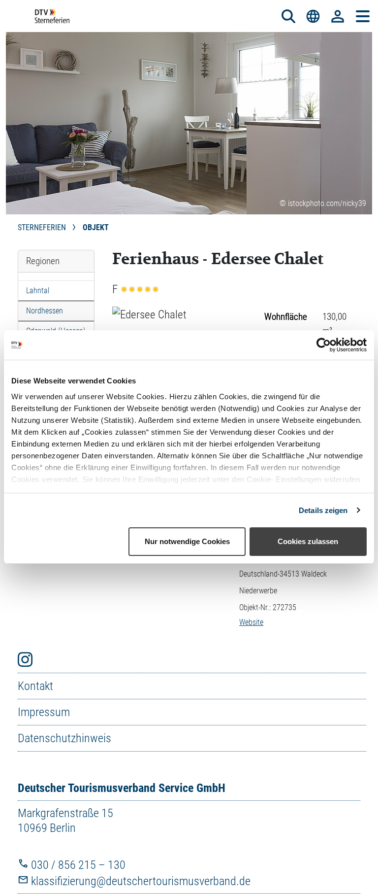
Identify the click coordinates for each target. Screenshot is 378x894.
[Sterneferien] (52, 16)
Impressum (44, 712)
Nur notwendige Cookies (187, 541)
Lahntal (37, 290)
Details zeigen (323, 510)
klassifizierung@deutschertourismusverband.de (140, 881)
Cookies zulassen (308, 541)
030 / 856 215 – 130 (77, 865)
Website (251, 622)
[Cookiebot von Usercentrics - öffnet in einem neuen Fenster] (324, 345)
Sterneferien (43, 227)
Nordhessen (44, 310)
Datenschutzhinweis (64, 738)
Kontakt (35, 686)
